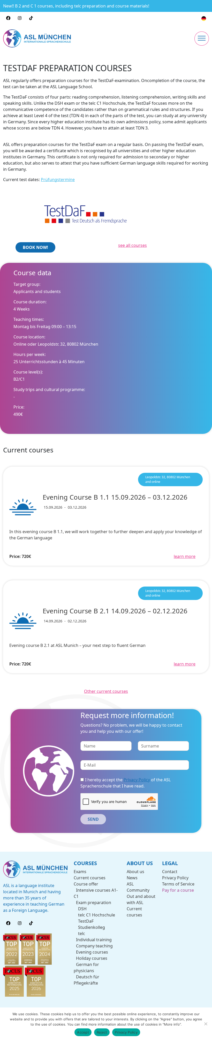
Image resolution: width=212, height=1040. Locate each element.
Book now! (35, 247)
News (132, 878)
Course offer (86, 884)
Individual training (94, 940)
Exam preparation (93, 902)
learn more (184, 556)
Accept (83, 1032)
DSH (82, 909)
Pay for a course (178, 890)
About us (135, 871)
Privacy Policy (137, 780)
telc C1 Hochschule (96, 915)
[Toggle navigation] (201, 38)
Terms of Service (178, 884)
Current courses (89, 878)
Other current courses (106, 691)
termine (67, 179)
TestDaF (85, 921)
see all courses (132, 245)
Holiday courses (91, 958)
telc (81, 933)
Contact (169, 871)
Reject (102, 1032)
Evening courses (92, 952)
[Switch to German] (204, 19)
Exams (80, 871)
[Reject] (205, 1023)
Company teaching (94, 946)
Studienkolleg (91, 927)
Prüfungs (50, 179)
